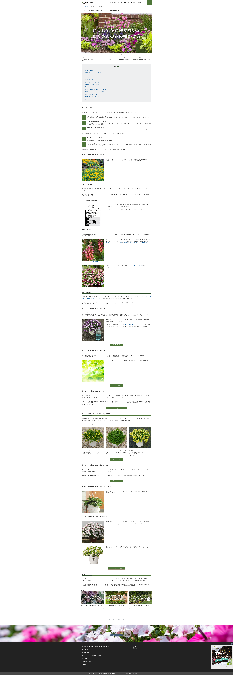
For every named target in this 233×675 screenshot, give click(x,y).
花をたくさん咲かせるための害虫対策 (94, 84)
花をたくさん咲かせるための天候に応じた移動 (96, 94)
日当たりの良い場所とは (91, 74)
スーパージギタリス (93, 261)
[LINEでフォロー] (123, 619)
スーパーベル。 (98, 450)
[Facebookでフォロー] (109, 619)
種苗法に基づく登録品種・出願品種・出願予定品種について (95, 646)
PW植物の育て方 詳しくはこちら (116, 408)
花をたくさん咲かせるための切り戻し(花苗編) (95, 89)
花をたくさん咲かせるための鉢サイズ (94, 86)
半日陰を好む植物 (89, 77)
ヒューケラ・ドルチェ (101, 234)
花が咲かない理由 (89, 70)
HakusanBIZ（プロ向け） (88, 658)
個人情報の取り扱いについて (88, 652)
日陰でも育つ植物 (89, 79)
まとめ (86, 99)
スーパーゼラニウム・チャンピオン (141, 242)
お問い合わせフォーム (116, 635)
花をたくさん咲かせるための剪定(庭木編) (94, 91)
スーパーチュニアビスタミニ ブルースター (135, 324)
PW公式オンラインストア (88, 661)
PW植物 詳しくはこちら (116, 568)
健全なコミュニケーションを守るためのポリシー (93, 655)
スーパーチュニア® (93, 287)
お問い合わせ (85, 667)
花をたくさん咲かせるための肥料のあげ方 (95, 82)
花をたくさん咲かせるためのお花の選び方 (95, 96)
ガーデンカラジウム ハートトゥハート (94, 298)
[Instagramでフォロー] (114, 619)
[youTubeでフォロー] (118, 619)
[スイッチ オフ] (144, 2)
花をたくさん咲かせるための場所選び (94, 72)
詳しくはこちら (116, 344)
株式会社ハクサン (86, 664)
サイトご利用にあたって (87, 649)
